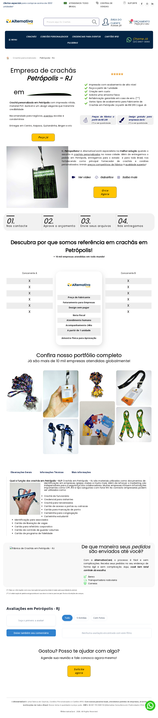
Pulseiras (72, 42)
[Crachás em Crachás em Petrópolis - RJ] (97, 423)
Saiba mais (129, 177)
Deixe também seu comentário (31, 632)
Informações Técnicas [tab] (52, 472)
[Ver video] (73, 177)
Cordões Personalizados (54, 36)
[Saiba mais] (118, 177)
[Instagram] (147, 4)
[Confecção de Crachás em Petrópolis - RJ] (24, 391)
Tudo (67, 617)
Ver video (84, 177)
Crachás (31, 36)
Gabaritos (106, 177)
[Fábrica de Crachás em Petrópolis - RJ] (60, 393)
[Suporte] (124, 3)
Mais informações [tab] (81, 472)
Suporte (132, 3)
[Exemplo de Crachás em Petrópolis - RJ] (97, 385)
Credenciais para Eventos (86, 36)
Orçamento (142, 21)
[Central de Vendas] (97, 3)
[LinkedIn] (152, 4)
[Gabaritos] (96, 177)
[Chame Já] (129, 40)
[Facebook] (142, 4)
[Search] (87, 22)
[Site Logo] (19, 21)
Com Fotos (99, 617)
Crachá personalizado (24, 57)
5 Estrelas (82, 617)
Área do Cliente (115, 21)
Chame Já (140, 39)
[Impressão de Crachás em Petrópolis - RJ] (60, 436)
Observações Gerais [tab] (21, 472)
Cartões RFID (112, 36)
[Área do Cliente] (105, 22)
